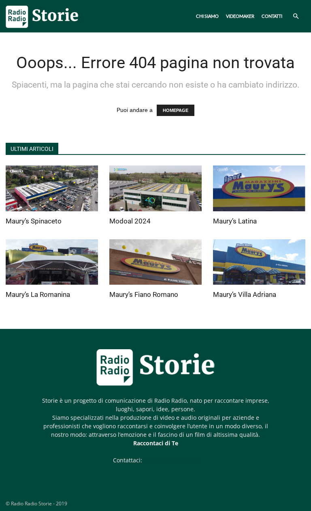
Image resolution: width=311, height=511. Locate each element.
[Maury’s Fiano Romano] (155, 262)
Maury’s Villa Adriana (244, 294)
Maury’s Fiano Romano (143, 294)
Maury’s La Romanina (38, 294)
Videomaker (240, 16)
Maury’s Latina (235, 221)
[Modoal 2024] (155, 188)
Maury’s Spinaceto (34, 221)
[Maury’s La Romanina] (52, 262)
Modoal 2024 (130, 221)
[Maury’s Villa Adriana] (259, 262)
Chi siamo (207, 16)
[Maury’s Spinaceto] (52, 188)
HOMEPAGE (175, 110)
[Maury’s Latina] (259, 188)
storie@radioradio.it (171, 460)
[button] (295, 16)
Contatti (272, 16)
